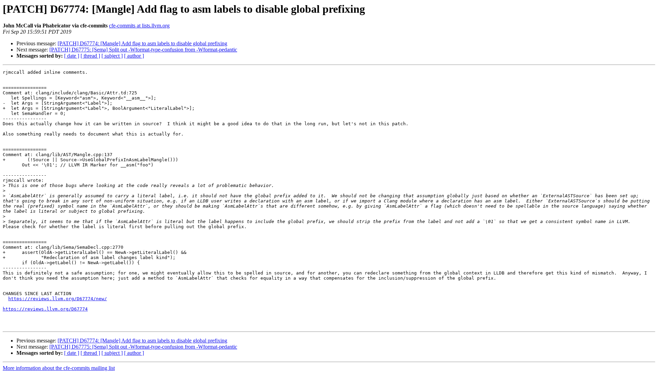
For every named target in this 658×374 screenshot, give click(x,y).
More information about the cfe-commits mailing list (59, 368)
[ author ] (134, 56)
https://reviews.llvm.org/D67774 (45, 309)
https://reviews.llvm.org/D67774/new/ (57, 298)
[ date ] (71, 56)
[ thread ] (90, 56)
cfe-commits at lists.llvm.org (139, 25)
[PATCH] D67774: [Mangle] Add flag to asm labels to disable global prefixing (142, 43)
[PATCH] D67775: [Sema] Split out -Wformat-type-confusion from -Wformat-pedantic (143, 49)
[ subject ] (112, 56)
